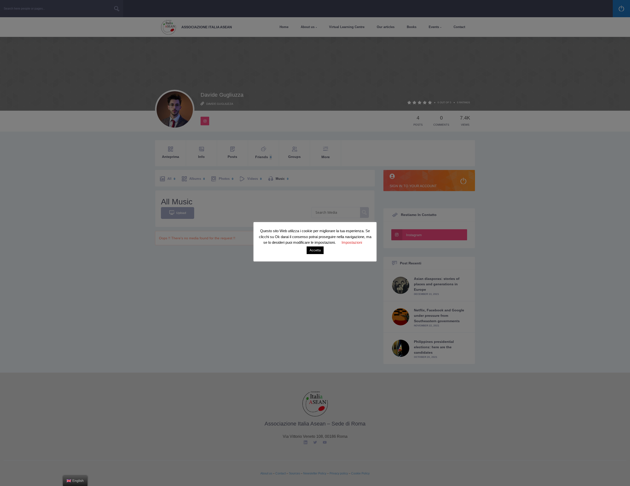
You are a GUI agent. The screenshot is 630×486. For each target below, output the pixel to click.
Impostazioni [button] (352, 242)
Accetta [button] (315, 250)
